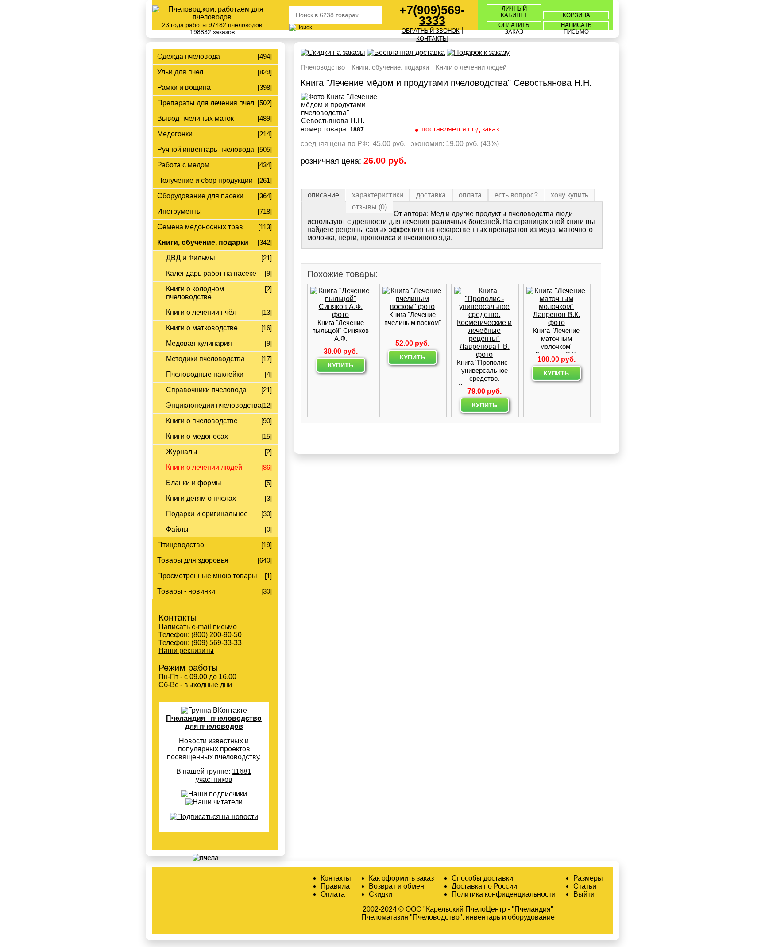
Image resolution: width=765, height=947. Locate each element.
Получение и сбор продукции (205, 180)
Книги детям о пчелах (201, 498)
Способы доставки (482, 878)
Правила (335, 886)
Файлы (177, 529)
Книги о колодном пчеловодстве (195, 293)
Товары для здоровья (192, 560)
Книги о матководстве (202, 328)
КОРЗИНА (576, 15)
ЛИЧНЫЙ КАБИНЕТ (514, 12)
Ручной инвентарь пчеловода (205, 149)
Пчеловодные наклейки (204, 374)
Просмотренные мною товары (207, 576)
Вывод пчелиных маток (195, 118)
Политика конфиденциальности (504, 894)
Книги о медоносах (197, 436)
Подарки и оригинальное (207, 514)
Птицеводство (180, 545)
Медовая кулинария (199, 343)
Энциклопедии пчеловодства (214, 405)
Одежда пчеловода (188, 56)
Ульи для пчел (180, 72)
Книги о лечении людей (204, 467)
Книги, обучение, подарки (202, 242)
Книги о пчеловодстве (202, 421)
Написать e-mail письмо (197, 626)
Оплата (333, 894)
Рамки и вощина (184, 87)
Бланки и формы (193, 483)
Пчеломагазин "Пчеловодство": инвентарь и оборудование (458, 917)
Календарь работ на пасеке (211, 273)
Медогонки (175, 134)
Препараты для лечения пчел (205, 103)
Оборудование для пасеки (200, 196)
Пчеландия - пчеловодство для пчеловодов (214, 722)
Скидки (380, 894)
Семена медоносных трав (200, 227)
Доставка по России (484, 886)
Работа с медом (183, 165)
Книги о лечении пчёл (201, 312)
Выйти (584, 894)
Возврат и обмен (396, 886)
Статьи (584, 886)
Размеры (588, 878)
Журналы (181, 452)
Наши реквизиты (186, 650)
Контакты (336, 878)
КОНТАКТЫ (432, 38)
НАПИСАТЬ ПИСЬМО (576, 28)
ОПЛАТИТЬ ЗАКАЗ (513, 28)
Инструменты (179, 211)
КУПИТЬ (340, 365)
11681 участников (224, 775)
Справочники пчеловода (206, 390)
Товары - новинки (186, 591)
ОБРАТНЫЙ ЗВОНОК (431, 30)
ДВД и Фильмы (190, 258)
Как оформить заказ (401, 878)
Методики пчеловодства (205, 359)
